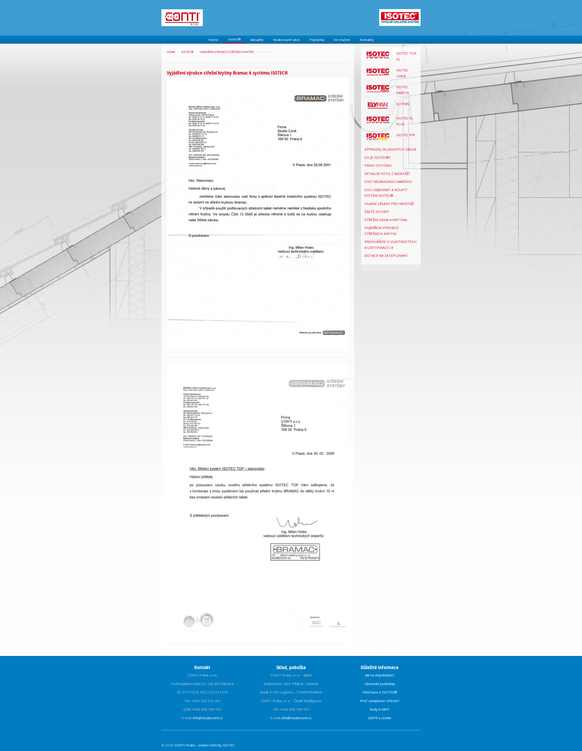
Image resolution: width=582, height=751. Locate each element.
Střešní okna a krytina (385, 219)
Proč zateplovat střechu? (379, 700)
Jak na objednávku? (379, 675)
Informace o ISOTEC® (379, 692)
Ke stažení (342, 39)
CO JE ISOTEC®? (377, 157)
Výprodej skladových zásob (390, 149)
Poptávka (316, 39)
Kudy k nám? (379, 709)
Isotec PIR (405, 135)
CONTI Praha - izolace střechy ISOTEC (204, 745)
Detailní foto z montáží (387, 173)
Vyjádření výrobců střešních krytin (227, 52)
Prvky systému (378, 165)
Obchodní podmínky (379, 683)
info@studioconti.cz (208, 718)
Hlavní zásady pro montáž (389, 203)
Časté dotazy (376, 211)
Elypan (402, 103)
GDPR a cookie (379, 718)
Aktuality (256, 39)
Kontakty (367, 39)
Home (213, 39)
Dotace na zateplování (385, 255)
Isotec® (234, 39)
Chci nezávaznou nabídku (388, 181)
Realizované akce (286, 39)
